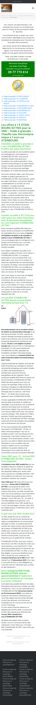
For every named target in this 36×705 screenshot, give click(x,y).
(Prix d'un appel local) (18, 75)
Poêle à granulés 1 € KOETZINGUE (16, 96)
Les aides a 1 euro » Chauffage (15, 15)
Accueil (3, 15)
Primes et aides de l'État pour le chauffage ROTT (9, 662)
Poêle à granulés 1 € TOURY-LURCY (17, 115)
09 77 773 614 (17, 1)
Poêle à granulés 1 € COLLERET (15, 113)
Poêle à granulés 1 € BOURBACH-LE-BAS (19, 106)
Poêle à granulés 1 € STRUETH (15, 117)
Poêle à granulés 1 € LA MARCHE (16, 99)
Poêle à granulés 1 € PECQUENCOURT (18, 108)
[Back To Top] (32, 701)
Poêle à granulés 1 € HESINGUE (15, 120)
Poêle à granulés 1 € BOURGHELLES (17, 110)
